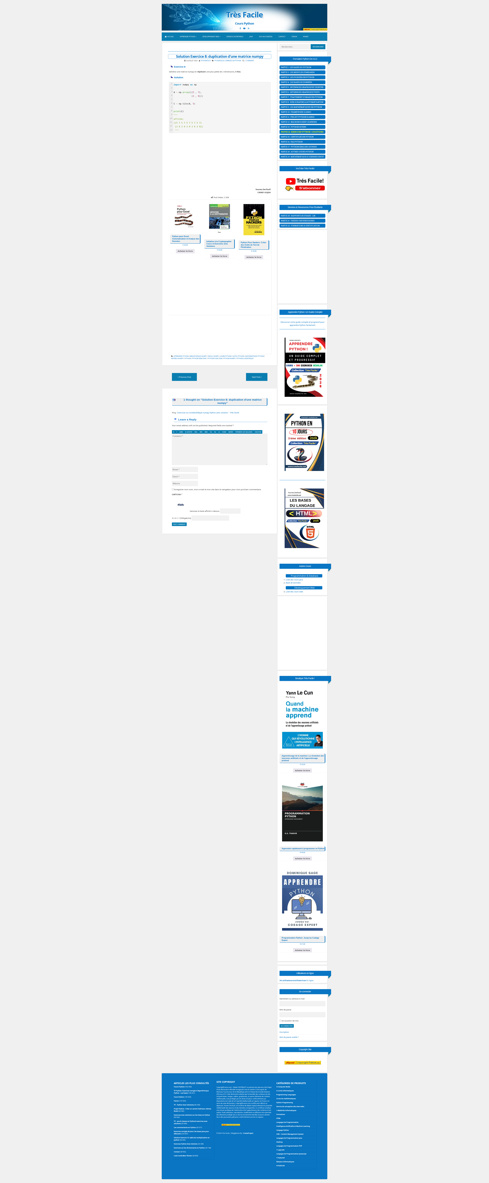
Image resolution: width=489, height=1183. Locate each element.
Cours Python (179, 1097)
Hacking (279, 1142)
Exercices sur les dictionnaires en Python (189, 1148)
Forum (294, 36)
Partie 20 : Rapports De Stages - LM (298, 215)
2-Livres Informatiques (285, 1091)
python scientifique (245, 358)
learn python (225, 356)
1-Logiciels (280, 1150)
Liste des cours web (294, 591)
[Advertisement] (220, 160)
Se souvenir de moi (290, 1020)
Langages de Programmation (287, 1122)
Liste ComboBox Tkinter (183, 1156)
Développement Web (210, 36)
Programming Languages (286, 1095)
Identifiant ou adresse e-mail (292, 998)
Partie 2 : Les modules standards (298, 72)
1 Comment (249, 61)
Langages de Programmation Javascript (291, 1154)
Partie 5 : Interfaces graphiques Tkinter (302, 87)
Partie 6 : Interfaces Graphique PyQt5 (300, 92)
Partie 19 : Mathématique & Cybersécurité (302, 156)
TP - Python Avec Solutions (184, 1105)
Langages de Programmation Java (289, 1138)
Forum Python (179, 1087)
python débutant (199, 358)
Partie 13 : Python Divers (293, 127)
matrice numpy (177, 358)
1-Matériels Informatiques (286, 1110)
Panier (305, 36)
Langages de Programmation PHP (289, 1146)
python (188, 358)
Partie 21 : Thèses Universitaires (298, 220)
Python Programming (284, 1102)
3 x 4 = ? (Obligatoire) (181, 518)
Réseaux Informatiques (285, 1162)
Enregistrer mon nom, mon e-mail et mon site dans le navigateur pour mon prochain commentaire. (217, 489)
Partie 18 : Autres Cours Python (297, 151)
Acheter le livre (185, 251)
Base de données (293, 582)
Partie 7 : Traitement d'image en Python (302, 97)
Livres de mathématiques (286, 1099)
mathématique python (254, 356)
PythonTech (206, 61)
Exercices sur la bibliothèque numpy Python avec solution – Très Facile (208, 412)
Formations (280, 1114)
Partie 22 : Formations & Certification (300, 225)
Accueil (170, 36)
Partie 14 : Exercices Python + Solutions (302, 132)
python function (215, 358)
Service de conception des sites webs (290, 1106)
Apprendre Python (187, 36)
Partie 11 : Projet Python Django (297, 117)
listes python (238, 356)
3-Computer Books (283, 1087)
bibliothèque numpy (198, 356)
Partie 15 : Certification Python (297, 137)
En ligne (296, 980)
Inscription (284, 1032)
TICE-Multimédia (265, 36)
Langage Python (282, 1130)
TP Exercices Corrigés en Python (227, 61)
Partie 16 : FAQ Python (292, 142)
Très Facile (244, 14)
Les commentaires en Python (185, 1127)
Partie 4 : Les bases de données (296, 82)
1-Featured (280, 1158)
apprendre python (181, 356)
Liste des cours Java (294, 579)
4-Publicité (280, 1166)
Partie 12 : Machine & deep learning (299, 122)
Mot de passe (285, 1009)
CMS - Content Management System (290, 1134)
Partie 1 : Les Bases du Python (296, 67)
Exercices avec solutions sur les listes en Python (192, 1115)
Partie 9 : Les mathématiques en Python (301, 107)
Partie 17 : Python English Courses (299, 147)
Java (251, 36)
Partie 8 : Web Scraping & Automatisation (302, 102)
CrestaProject (248, 1133)
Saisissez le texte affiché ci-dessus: (205, 511)
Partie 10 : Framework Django (296, 112)
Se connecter (287, 1026)
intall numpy (213, 356)
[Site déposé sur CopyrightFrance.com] (303, 1069)
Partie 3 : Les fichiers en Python (297, 77)
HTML (278, 1118)
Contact (282, 36)
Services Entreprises (234, 36)
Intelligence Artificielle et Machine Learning (293, 1126)
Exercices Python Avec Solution (185, 1144)
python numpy (229, 358)
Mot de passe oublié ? (289, 1037)
